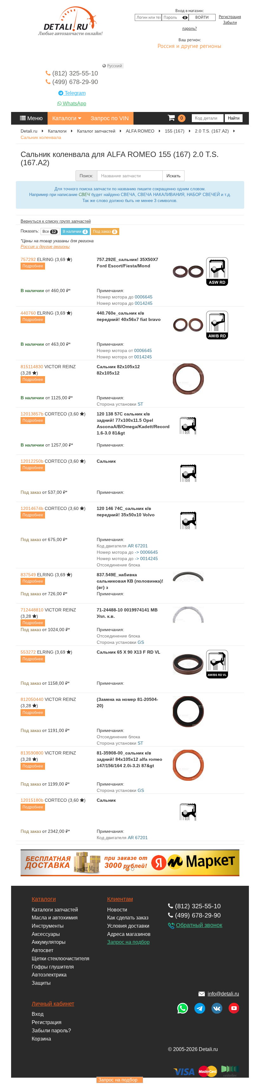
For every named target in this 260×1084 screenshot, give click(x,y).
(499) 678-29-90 (74, 81)
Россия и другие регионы (189, 46)
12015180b (32, 800)
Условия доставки (128, 926)
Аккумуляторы (49, 942)
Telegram (74, 93)
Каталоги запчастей (55, 909)
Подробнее (33, 266)
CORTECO (56, 413)
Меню (34, 118)
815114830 (32, 366)
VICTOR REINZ (60, 366)
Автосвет (42, 950)
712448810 (32, 609)
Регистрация (230, 16)
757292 (28, 259)
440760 (28, 313)
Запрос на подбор (128, 942)
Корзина (41, 1039)
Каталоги (65, 118)
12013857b (32, 413)
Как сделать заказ (127, 917)
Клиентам (120, 899)
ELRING (45, 259)
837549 (28, 574)
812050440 (32, 699)
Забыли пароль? (51, 1030)
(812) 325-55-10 (74, 73)
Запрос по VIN (110, 118)
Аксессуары (46, 934)
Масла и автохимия (55, 917)
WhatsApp (74, 103)
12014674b (32, 508)
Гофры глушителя (53, 967)
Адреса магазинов (129, 934)
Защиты (41, 983)
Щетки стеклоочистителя (60, 958)
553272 (28, 652)
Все (49, 231)
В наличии (74, 231)
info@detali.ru (223, 993)
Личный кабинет (53, 1004)
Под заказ (104, 231)
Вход (37, 1014)
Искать (173, 175)
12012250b (32, 461)
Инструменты (48, 926)
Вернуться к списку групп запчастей (56, 221)
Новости (117, 909)
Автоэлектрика (49, 974)
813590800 (32, 752)
